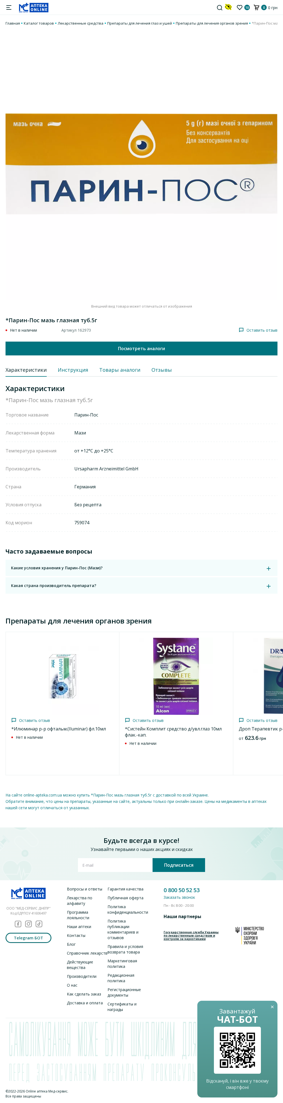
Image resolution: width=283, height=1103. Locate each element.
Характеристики (26, 369)
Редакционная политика (121, 978)
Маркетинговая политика (122, 963)
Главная (13, 23)
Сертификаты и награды (122, 1006)
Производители (81, 976)
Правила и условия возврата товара (125, 949)
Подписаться (178, 865)
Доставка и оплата (85, 1002)
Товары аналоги (119, 369)
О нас (72, 985)
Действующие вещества (80, 964)
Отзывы (161, 369)
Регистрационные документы (124, 992)
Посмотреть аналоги (141, 348)
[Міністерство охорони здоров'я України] (250, 935)
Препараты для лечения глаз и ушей (139, 23)
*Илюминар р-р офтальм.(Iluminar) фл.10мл (58, 729)
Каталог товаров (39, 23)
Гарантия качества (125, 889)
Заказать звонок (179, 897)
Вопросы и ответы (84, 889)
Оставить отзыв (262, 330)
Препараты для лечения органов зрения (212, 23)
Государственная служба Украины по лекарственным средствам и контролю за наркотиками (191, 935)
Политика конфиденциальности (128, 909)
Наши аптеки (79, 926)
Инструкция (73, 369)
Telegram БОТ (28, 937)
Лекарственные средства (80, 23)
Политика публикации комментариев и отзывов (123, 929)
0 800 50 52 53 (182, 890)
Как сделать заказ (84, 994)
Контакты (76, 935)
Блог (71, 944)
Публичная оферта (125, 897)
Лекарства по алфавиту (79, 900)
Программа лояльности (78, 915)
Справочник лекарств (87, 953)
